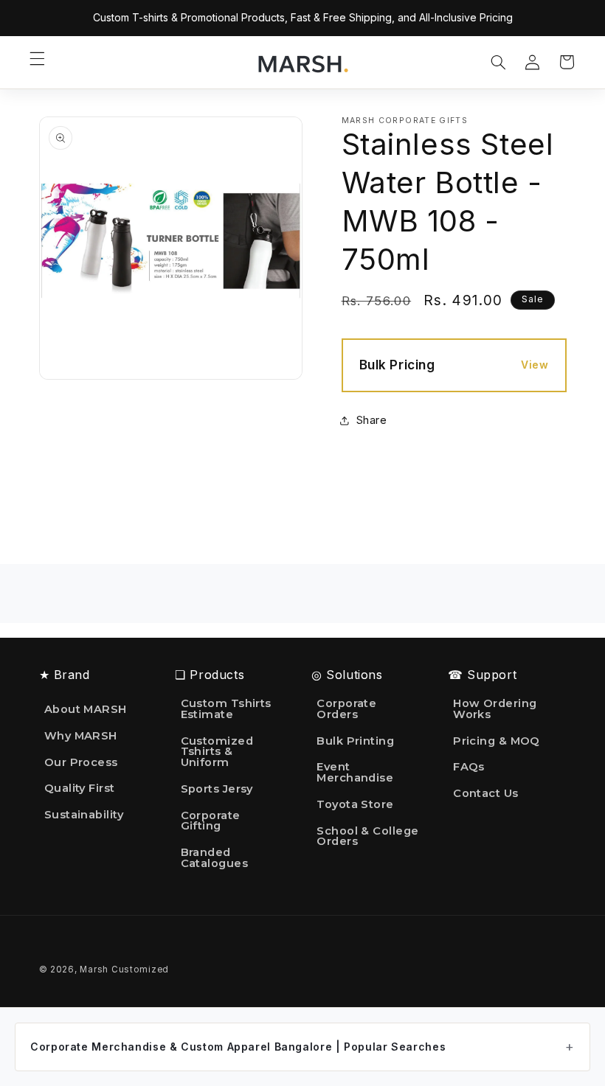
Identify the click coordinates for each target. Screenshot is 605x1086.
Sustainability (83, 814)
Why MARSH (80, 735)
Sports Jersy (217, 789)
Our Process (81, 762)
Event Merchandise (355, 772)
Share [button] (371, 420)
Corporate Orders (346, 709)
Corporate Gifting (211, 821)
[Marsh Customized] (302, 62)
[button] (37, 59)
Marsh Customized (124, 969)
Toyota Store (355, 804)
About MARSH (85, 710)
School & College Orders (367, 836)
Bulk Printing (355, 741)
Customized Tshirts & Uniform (217, 751)
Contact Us (485, 793)
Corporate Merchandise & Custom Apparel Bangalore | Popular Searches (238, 1046)
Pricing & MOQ (496, 741)
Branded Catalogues (214, 858)
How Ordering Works (494, 709)
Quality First (79, 788)
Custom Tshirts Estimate (226, 709)
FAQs (469, 766)
